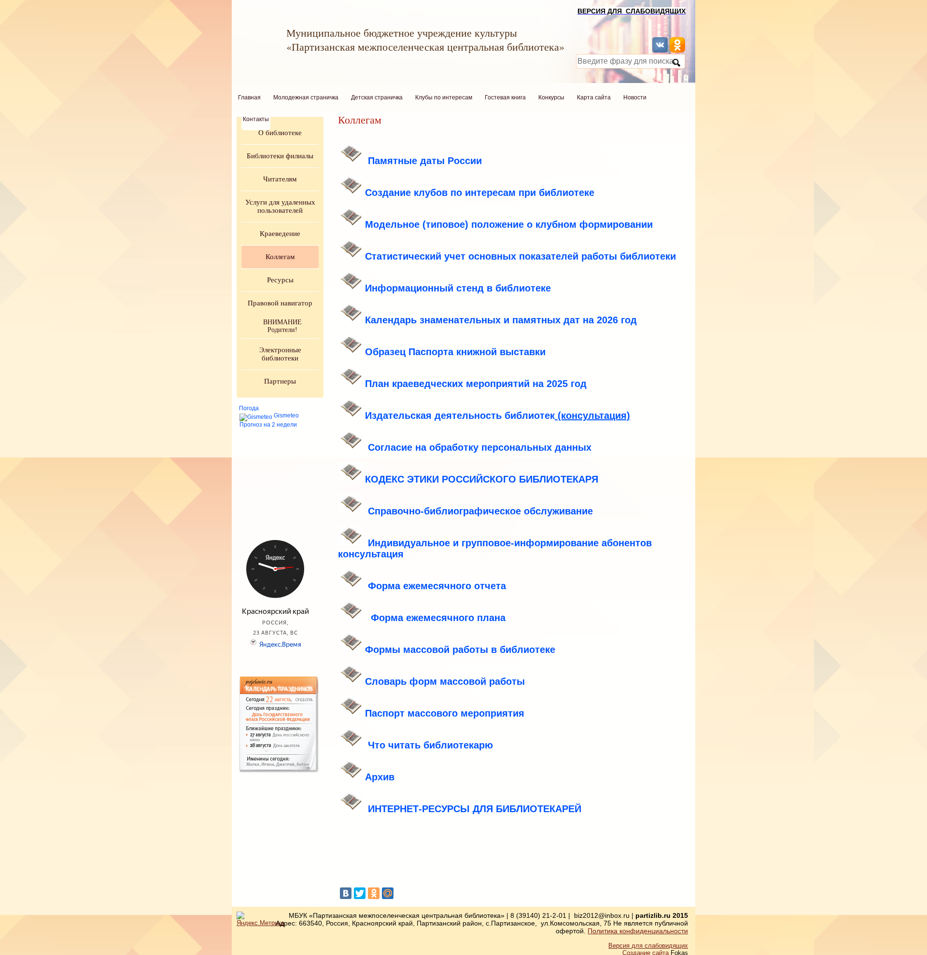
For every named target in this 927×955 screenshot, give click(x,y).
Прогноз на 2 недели (268, 424)
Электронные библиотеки (280, 354)
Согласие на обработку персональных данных (479, 447)
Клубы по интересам (443, 97)
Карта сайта (594, 97)
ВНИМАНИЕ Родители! (282, 325)
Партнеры (280, 381)
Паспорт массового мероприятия (444, 713)
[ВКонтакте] (345, 893)
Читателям (280, 179)
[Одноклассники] (373, 893)
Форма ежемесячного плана (438, 617)
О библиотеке (280, 133)
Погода (249, 408)
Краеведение (280, 233)
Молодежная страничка (305, 97)
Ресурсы (280, 280)
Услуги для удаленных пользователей (280, 206)
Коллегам (280, 257)
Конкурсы (551, 97)
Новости (634, 97)
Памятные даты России (425, 160)
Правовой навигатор (280, 303)
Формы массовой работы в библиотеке (460, 649)
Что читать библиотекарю (430, 745)
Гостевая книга (505, 97)
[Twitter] (359, 893)
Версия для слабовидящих (648, 945)
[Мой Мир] (387, 893)
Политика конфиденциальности (638, 931)
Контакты (256, 119)
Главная (249, 97)
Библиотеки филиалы (280, 156)
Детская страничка (377, 97)
